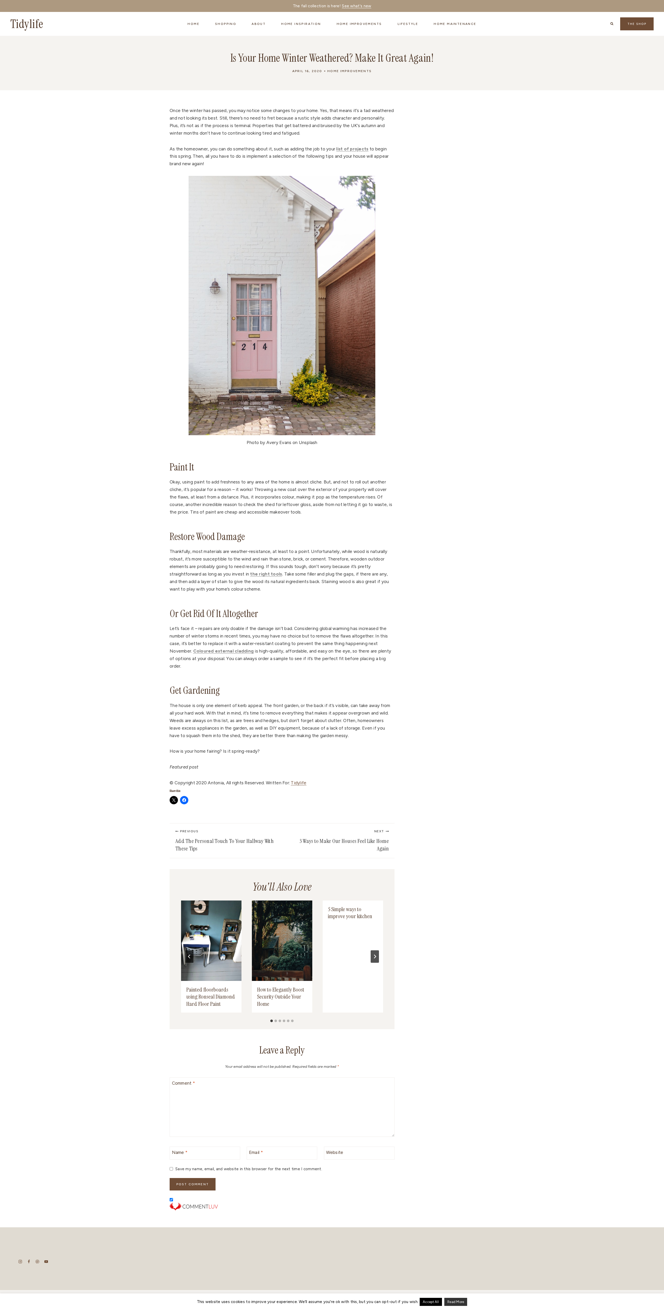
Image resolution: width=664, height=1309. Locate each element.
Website (334, 1152)
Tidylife (298, 782)
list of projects (352, 148)
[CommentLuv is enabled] (282, 1206)
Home (193, 24)
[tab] (271, 1021)
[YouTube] (46, 1261)
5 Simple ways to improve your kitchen (350, 912)
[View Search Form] (612, 24)
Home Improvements (349, 71)
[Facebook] (29, 1261)
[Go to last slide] (189, 956)
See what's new (356, 6)
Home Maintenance (455, 24)
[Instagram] (20, 1261)
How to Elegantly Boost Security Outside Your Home (280, 997)
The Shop (636, 24)
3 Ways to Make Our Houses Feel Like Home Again (344, 840)
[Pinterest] (37, 1261)
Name (180, 1152)
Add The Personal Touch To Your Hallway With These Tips (224, 840)
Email (256, 1152)
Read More (455, 1302)
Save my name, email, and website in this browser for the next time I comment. (248, 1168)
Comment (183, 1083)
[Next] (375, 956)
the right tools (266, 574)
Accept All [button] (431, 1302)
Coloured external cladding (223, 651)
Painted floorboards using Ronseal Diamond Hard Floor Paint (210, 997)
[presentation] (211, 941)
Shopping (225, 24)
